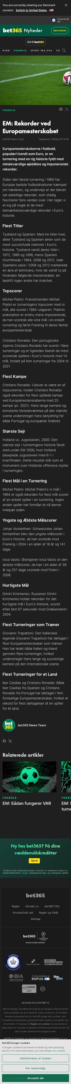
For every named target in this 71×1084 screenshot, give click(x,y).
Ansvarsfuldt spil (63, 20)
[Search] (64, 50)
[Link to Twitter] (66, 111)
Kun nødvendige (35, 1068)
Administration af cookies (35, 1058)
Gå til (30, 42)
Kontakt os (32, 906)
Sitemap (35, 918)
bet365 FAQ (52, 906)
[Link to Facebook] (61, 111)
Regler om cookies (55, 1050)
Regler (25, 873)
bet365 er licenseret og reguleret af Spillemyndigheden (32, 1038)
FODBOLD (20, 50)
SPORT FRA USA (41, 50)
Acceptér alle (35, 1078)
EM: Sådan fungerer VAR (27, 803)
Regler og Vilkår (48, 912)
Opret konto (59, 30)
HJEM (6, 50)
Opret (34, 860)
